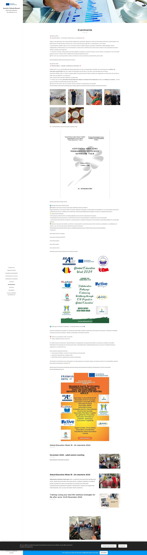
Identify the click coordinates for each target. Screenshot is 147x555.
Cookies (11, 552)
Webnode (14, 550)
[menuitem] (11, 267)
